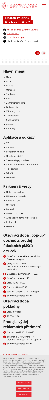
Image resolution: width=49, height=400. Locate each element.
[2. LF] (23, 6)
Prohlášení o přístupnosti (15, 354)
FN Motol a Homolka (16, 196)
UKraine (10, 226)
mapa (36, 291)
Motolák (10, 209)
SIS (7, 143)
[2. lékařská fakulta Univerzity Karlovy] (4, 6)
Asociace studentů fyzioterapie (21, 217)
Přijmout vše (23, 394)
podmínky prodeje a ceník (20, 295)
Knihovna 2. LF (13, 200)
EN (43, 53)
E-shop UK (11, 222)
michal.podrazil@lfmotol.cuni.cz (22, 29)
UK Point (10, 204)
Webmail (10, 177)
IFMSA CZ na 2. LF (14, 213)
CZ (38, 53)
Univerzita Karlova (15, 192)
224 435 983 (13, 33)
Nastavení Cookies (23, 383)
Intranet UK (12, 147)
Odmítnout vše (23, 388)
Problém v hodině (15, 151)
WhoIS (9, 173)
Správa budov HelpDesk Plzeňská (22, 164)
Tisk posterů (12, 168)
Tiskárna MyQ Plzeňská (17, 160)
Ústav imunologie (15, 37)
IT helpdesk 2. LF (14, 156)
